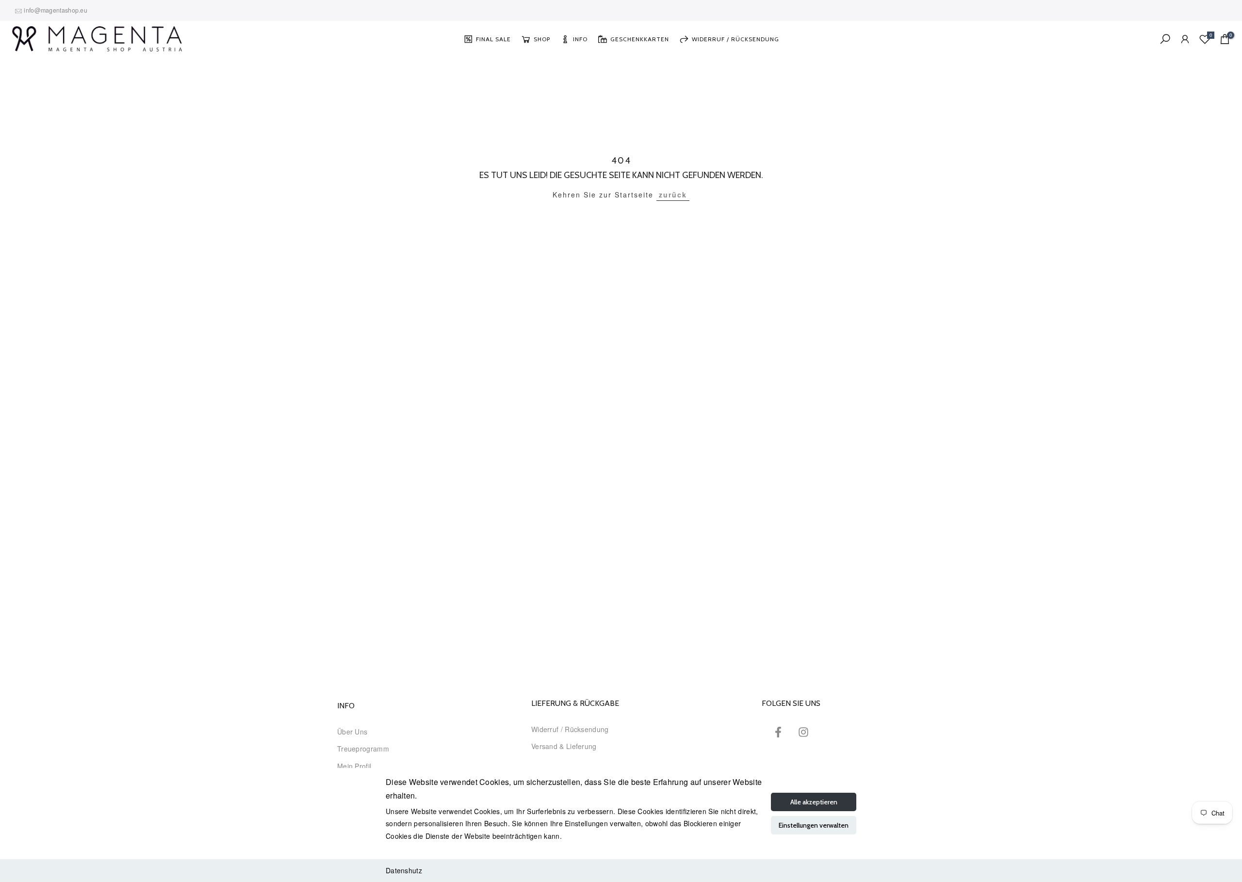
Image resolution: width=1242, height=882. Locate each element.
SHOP (542, 39)
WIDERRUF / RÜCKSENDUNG (735, 39)
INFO (580, 39)
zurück (673, 194)
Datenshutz (404, 870)
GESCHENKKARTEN (639, 39)
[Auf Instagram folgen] (803, 731)
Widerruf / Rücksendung (570, 729)
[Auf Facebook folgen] (778, 731)
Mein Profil (354, 766)
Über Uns (352, 731)
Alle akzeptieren (813, 802)
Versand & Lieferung (564, 746)
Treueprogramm (363, 748)
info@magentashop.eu (55, 10)
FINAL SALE (493, 39)
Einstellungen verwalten (814, 825)
